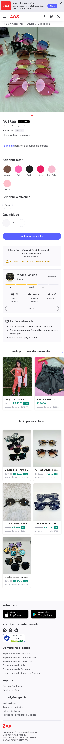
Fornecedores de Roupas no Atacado (22, 673)
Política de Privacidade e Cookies (19, 714)
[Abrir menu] (5, 16)
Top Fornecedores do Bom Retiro (20, 657)
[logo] (32, 726)
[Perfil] (58, 16)
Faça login (8, 145)
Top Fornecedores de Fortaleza (18, 661)
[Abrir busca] (44, 16)
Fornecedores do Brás (14, 665)
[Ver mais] (62, 351)
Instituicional (9, 703)
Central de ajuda (11, 690)
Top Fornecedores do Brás (16, 653)
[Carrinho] (51, 16)
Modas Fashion (27, 274)
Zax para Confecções (13, 686)
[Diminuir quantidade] (6, 223)
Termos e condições (13, 707)
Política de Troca (11, 710)
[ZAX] (14, 16)
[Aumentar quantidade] (21, 223)
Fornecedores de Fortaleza (16, 669)
